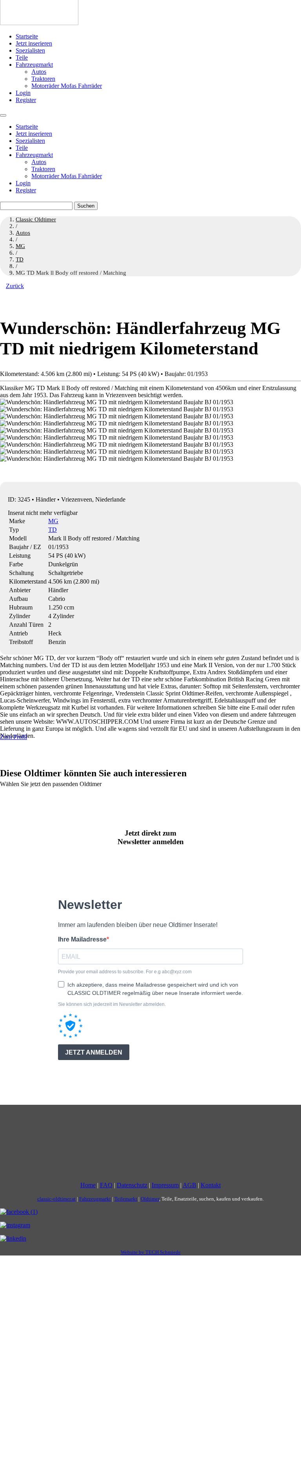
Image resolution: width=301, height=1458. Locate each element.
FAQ (106, 1185)
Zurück (15, 286)
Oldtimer (150, 1199)
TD (52, 529)
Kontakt (211, 1185)
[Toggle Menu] (3, 115)
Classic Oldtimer (36, 219)
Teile (22, 57)
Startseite (27, 36)
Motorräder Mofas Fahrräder (66, 85)
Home (88, 1185)
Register (26, 100)
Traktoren (43, 78)
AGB (189, 1185)
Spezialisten (30, 50)
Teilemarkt (125, 1199)
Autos (38, 71)
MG (53, 521)
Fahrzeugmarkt (34, 64)
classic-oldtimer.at (56, 1199)
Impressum (165, 1185)
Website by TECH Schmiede (151, 1252)
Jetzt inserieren (34, 43)
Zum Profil (13, 737)
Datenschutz (132, 1185)
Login (23, 92)
